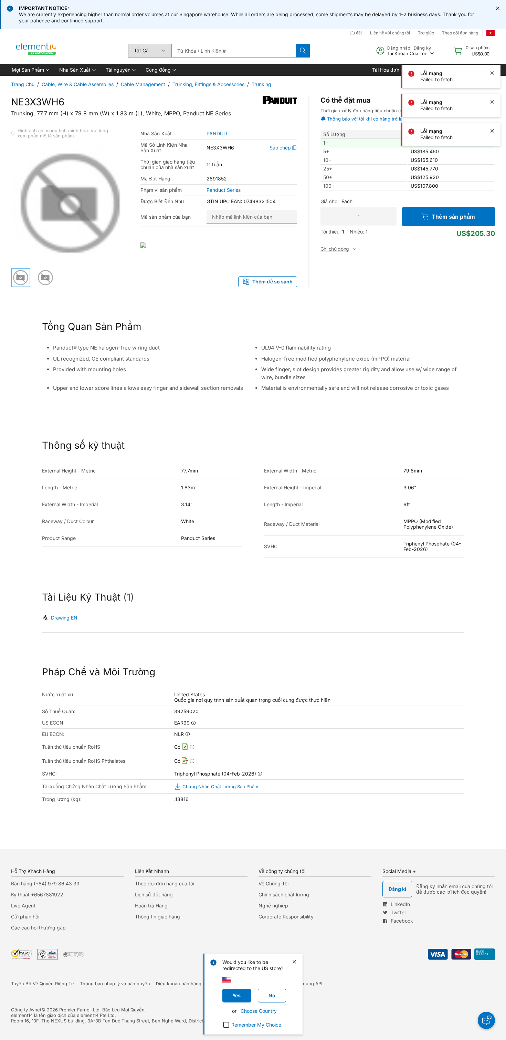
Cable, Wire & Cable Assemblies (78, 84)
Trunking (261, 84)
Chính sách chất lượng (284, 894)
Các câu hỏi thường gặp (38, 927)
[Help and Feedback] (486, 1020)
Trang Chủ (22, 84)
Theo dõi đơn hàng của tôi (164, 883)
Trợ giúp (426, 32)
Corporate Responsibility (286, 916)
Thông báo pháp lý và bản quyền (115, 983)
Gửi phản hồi (25, 916)
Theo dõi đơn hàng (460, 32)
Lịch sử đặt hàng (154, 894)
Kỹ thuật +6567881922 (37, 894)
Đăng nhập (398, 48)
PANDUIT (217, 133)
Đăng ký (422, 48)
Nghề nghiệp (273, 905)
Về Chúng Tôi (273, 883)
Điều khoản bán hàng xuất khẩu (189, 983)
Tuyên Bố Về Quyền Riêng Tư (42, 983)
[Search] (303, 51)
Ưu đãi (356, 32)
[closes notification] (497, 8)
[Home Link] (36, 50)
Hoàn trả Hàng (151, 905)
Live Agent (23, 905)
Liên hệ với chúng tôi (390, 32)
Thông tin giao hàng (157, 916)
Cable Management (143, 84)
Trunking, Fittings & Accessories (208, 84)
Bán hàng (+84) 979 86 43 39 (45, 883)
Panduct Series (224, 190)
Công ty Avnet (26, 1009)
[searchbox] (233, 51)
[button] (30, 70)
